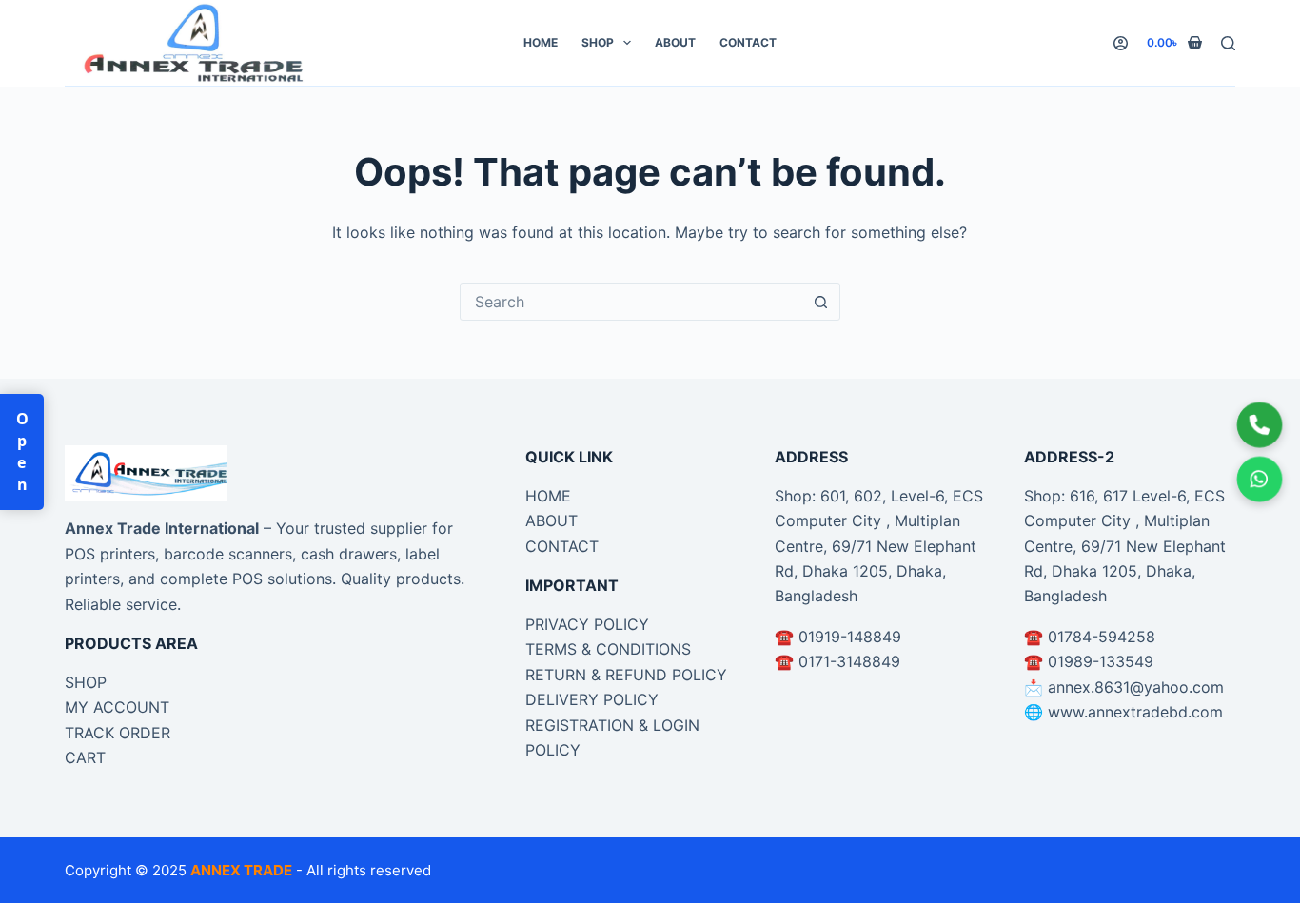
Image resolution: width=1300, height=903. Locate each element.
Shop (597, 42)
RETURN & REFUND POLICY (626, 674)
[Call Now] (1259, 425)
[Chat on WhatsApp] (1259, 479)
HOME (548, 495)
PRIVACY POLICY (587, 624)
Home (540, 42)
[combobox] (632, 302)
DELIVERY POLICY (592, 699)
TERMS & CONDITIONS (608, 648)
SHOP (86, 682)
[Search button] (821, 302)
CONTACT (562, 546)
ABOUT (551, 520)
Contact (748, 42)
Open (21, 452)
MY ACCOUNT (117, 707)
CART (85, 757)
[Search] (1228, 43)
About (675, 42)
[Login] (1120, 43)
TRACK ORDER (117, 732)
